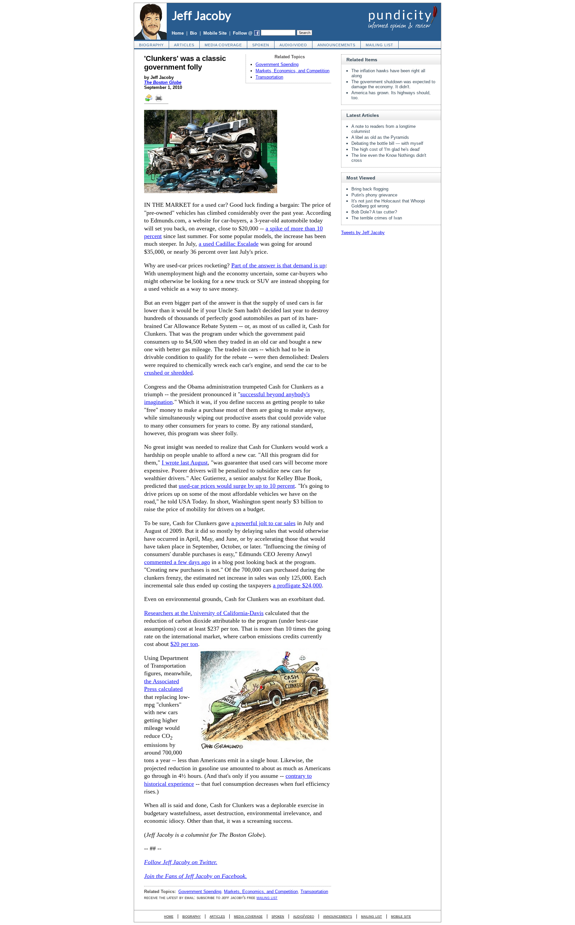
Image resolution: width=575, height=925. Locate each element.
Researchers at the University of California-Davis (204, 613)
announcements (336, 45)
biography (151, 45)
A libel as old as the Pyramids (380, 137)
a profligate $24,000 (297, 585)
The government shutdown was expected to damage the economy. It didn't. (393, 84)
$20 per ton (184, 644)
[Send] (149, 101)
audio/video (293, 45)
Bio (193, 33)
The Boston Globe (162, 82)
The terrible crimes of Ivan (376, 217)
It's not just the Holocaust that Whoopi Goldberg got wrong (388, 203)
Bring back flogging (369, 188)
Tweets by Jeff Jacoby (363, 232)
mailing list (379, 45)
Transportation (269, 77)
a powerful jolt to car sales (263, 523)
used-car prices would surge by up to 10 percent (237, 485)
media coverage (223, 45)
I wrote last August (185, 462)
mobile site (401, 916)
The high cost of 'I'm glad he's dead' (385, 149)
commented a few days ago (177, 562)
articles (184, 45)
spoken (260, 45)
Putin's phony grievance (374, 194)
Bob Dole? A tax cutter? (374, 211)
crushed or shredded (168, 372)
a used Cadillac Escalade (229, 243)
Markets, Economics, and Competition (292, 70)
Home (178, 33)
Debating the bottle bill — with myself (387, 143)
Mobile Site (215, 33)
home (168, 916)
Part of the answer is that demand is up (278, 265)
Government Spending (277, 64)
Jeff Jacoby (201, 15)
